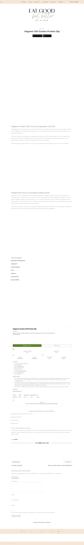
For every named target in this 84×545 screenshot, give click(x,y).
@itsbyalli (51, 430)
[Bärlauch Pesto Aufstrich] (65, 447)
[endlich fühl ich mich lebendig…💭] (35, 538)
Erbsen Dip (14, 423)
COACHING (23, 1)
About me (52, 1)
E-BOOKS (30, 1)
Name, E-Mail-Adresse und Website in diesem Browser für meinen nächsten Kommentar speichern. (33, 512)
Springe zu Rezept (38, 35)
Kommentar (14, 481)
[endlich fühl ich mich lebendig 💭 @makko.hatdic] (49, 538)
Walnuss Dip (14, 420)
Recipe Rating (14, 476)
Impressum (48, 522)
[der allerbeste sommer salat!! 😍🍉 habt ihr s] (7, 538)
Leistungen (45, 1)
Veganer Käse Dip (16, 417)
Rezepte (37, 1)
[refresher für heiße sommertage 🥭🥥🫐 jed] (63, 538)
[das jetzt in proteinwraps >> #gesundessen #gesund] (21, 538)
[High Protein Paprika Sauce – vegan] (19, 447)
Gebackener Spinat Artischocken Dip (22, 413)
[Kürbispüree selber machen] (49, 447)
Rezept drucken (47, 35)
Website (13, 505)
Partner (61, 1)
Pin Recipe (57, 345)
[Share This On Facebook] (14, 439)
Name (13, 494)
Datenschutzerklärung (39, 522)
